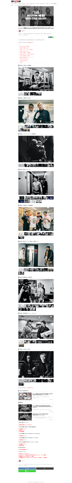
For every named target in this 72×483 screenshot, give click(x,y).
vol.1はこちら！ (31, 42)
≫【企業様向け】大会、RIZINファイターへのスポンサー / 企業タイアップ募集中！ (33, 457)
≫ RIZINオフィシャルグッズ (23, 453)
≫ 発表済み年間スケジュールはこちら (25, 424)
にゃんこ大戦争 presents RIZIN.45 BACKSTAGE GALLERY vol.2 (36, 28)
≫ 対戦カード (20, 430)
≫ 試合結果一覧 (21, 445)
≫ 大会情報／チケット (22, 435)
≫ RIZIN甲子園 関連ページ (23, 449)
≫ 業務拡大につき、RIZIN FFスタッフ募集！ (26, 456)
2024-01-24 (23, 30)
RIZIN (23, 31)
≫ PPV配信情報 (21, 431)
